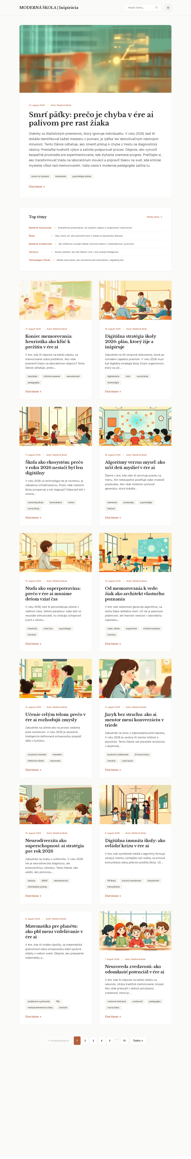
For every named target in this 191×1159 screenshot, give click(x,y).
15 (124, 1040)
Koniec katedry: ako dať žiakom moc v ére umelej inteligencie (86, 252)
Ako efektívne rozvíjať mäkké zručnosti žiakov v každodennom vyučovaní (96, 244)
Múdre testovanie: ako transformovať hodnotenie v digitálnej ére (90, 260)
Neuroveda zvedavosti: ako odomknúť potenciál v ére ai (134, 969)
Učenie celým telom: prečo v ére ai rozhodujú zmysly (55, 717)
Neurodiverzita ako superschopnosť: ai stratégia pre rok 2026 (54, 846)
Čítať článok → (37, 186)
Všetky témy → (154, 217)
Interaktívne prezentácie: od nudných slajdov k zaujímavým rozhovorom (95, 227)
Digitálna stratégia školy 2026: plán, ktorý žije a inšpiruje (130, 342)
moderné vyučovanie (40, 227)
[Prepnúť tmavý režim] (168, 7)
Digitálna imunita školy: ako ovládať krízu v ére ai (135, 843)
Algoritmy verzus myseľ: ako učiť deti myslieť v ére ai (135, 465)
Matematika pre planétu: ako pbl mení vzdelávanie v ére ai (54, 931)
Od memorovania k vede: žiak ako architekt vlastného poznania (134, 594)
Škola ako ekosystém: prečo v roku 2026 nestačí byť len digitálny (54, 468)
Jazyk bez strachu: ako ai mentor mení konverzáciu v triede (134, 720)
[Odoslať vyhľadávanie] (156, 7)
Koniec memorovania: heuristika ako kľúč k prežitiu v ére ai (48, 342)
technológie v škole (39, 260)
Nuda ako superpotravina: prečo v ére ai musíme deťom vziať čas (53, 594)
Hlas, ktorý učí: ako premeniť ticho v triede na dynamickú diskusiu (89, 236)
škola (32, 236)
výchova (33, 252)
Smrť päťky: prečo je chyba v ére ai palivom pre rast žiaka (91, 119)
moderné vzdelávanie (40, 244)
